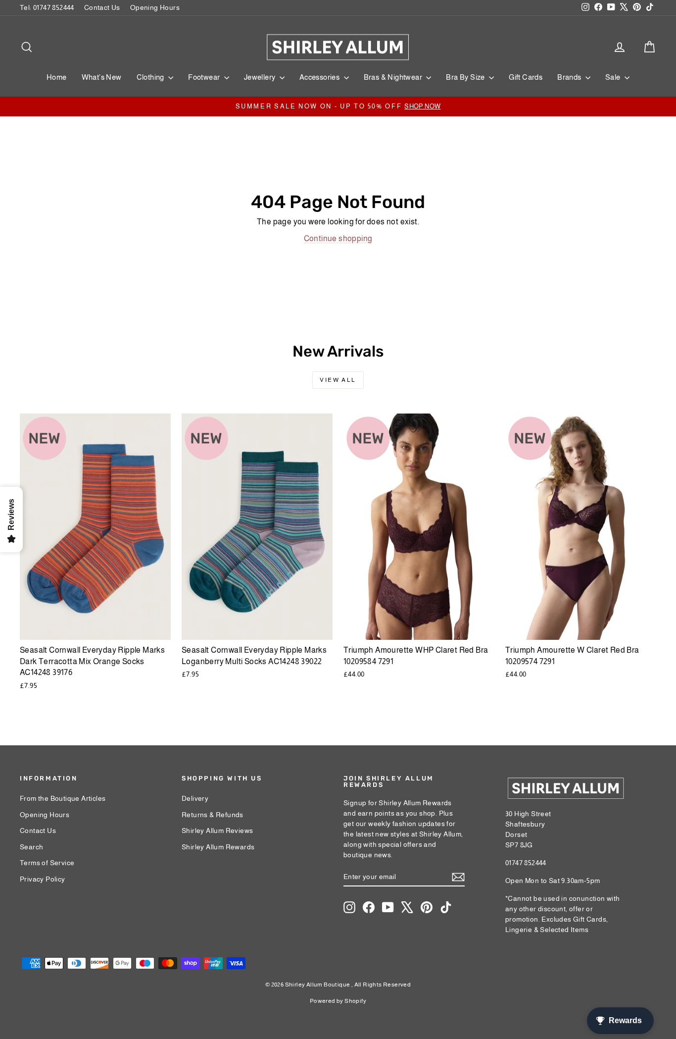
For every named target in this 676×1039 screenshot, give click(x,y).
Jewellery (260, 77)
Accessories (320, 77)
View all (338, 379)
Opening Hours (155, 7)
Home (57, 77)
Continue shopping (338, 238)
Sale (613, 77)
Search (31, 847)
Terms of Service (47, 863)
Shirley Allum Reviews (217, 830)
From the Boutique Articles (62, 798)
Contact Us (102, 7)
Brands (570, 77)
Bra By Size (466, 77)
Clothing (151, 77)
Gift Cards (525, 77)
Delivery (195, 798)
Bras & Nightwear (394, 77)
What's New (102, 77)
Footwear (205, 77)
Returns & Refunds (212, 815)
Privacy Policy (42, 879)
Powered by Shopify (338, 1000)
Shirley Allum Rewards (218, 847)
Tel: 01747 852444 (47, 7)
